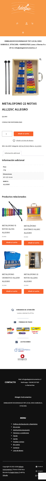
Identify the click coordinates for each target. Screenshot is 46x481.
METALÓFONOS (24, 146)
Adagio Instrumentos (23, 397)
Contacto (16, 447)
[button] (23, 33)
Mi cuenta (16, 444)
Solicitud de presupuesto (21, 430)
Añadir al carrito (23, 134)
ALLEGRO (38, 146)
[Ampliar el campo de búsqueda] (17, 23)
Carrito (15, 439)
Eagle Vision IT (15, 472)
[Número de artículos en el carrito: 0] (32, 24)
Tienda (15, 436)
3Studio (5, 475)
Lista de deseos (18, 450)
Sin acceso (16, 427)
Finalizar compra (18, 442)
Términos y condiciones (21, 433)
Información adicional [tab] (12, 153)
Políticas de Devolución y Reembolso (25, 424)
